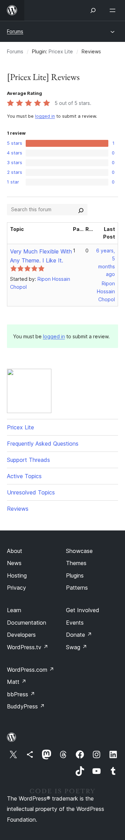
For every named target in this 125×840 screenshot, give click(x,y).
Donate (79, 634)
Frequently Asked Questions (42, 443)
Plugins (75, 575)
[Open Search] (93, 10)
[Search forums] (81, 209)
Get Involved (82, 610)
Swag (76, 647)
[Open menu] (114, 10)
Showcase (79, 550)
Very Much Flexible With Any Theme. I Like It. (41, 256)
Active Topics (24, 476)
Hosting (17, 575)
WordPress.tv (27, 647)
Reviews (17, 508)
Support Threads (28, 459)
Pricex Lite (61, 51)
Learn (14, 610)
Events (75, 622)
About (14, 550)
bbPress (21, 694)
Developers (21, 634)
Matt (16, 681)
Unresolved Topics (31, 492)
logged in (45, 116)
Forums (15, 31)
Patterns (77, 587)
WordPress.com (30, 669)
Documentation (26, 622)
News (14, 563)
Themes (76, 563)
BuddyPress (26, 706)
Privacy (16, 587)
